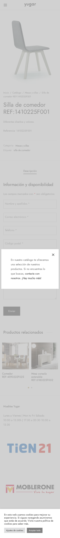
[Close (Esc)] (53, 255)
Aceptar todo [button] (34, 530)
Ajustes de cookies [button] (14, 530)
